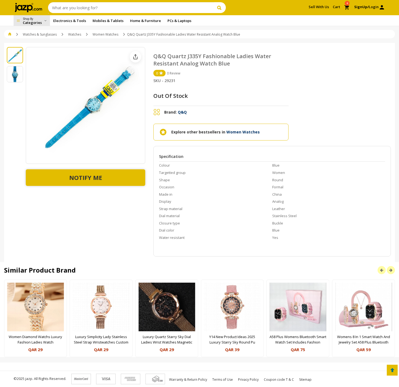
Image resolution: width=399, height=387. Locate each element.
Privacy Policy (248, 379)
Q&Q (182, 112)
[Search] (220, 7)
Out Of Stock (170, 95)
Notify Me (85, 177)
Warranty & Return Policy (188, 379)
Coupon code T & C (279, 379)
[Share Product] (135, 57)
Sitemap (305, 379)
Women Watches (105, 34)
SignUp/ (361, 6)
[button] (10, 34)
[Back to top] (392, 370)
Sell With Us (319, 6)
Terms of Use (222, 379)
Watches (74, 34)
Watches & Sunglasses (40, 34)
